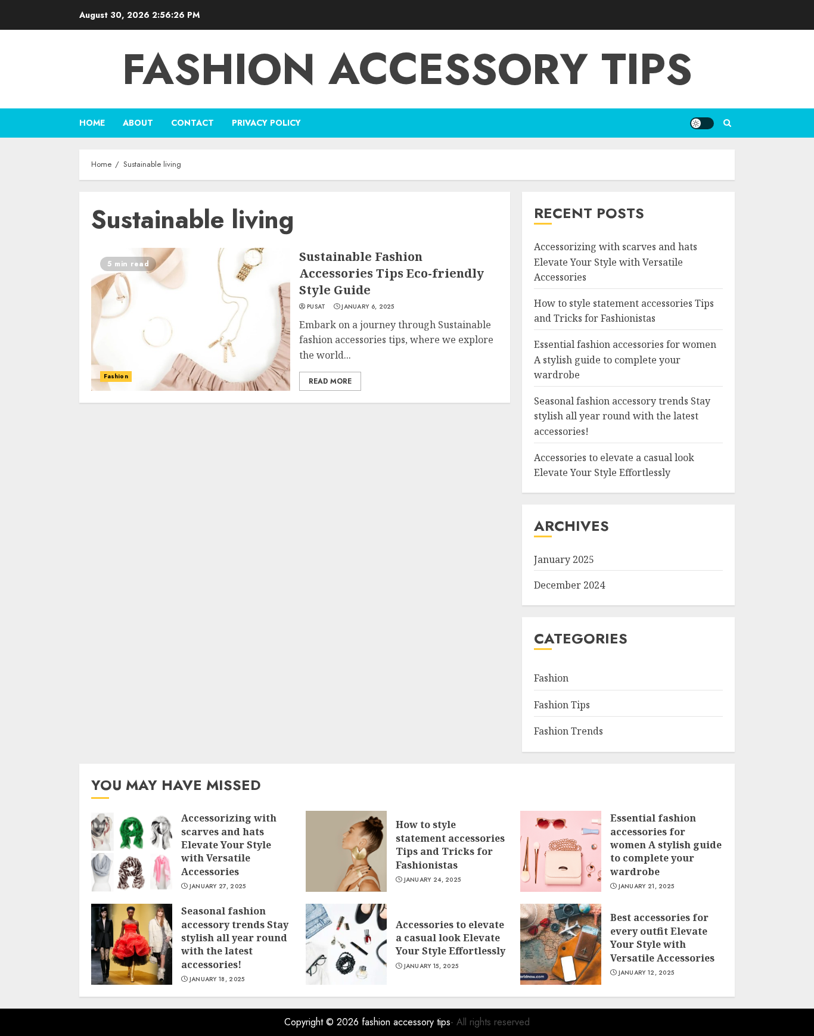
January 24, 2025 (432, 880)
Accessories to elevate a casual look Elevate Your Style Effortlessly (450, 938)
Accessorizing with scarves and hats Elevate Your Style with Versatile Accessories (615, 262)
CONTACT (192, 123)
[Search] (727, 123)
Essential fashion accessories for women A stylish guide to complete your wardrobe (625, 359)
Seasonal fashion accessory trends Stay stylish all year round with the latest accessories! (622, 416)
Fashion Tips (562, 704)
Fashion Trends (568, 731)
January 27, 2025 (217, 886)
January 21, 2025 (647, 886)
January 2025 (564, 559)
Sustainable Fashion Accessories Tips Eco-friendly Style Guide (391, 273)
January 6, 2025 (367, 307)
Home (92, 123)
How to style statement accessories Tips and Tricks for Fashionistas (624, 311)
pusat (316, 307)
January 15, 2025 (431, 966)
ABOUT (138, 123)
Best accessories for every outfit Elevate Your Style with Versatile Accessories (662, 937)
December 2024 (569, 585)
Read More (330, 381)
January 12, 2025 (647, 973)
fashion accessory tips (407, 69)
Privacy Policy (266, 123)
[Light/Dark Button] (702, 123)
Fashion (116, 376)
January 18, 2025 (217, 979)
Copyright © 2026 (323, 1022)
